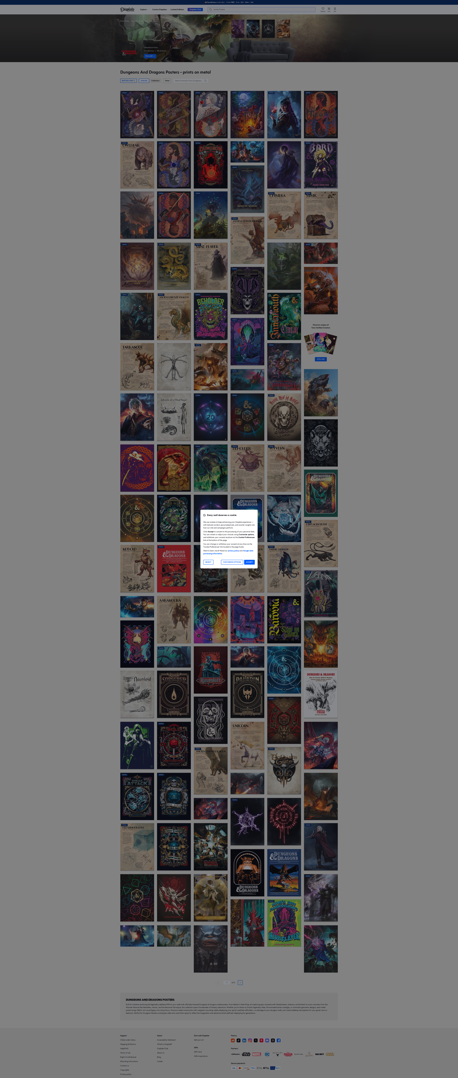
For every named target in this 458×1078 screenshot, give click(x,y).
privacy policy (233, 551)
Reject (208, 562)
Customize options (232, 562)
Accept (249, 562)
